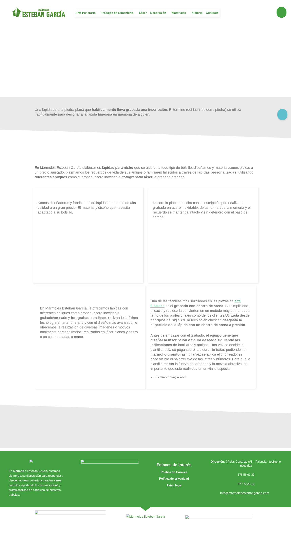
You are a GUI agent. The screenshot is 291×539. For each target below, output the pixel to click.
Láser (143, 12)
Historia (196, 12)
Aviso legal (174, 485)
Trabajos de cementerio (117, 12)
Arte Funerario (85, 12)
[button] (86, 12)
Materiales (179, 12)
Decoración (158, 12)
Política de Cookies (174, 472)
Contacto (212, 12)
